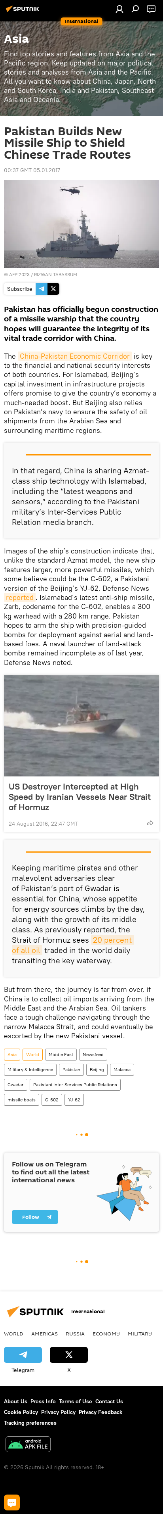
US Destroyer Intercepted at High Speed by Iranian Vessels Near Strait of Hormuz (80, 796)
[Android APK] (28, 1445)
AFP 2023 (19, 274)
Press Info (43, 1401)
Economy (106, 1333)
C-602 (52, 1100)
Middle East (61, 1054)
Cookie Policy (21, 1412)
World (32, 1054)
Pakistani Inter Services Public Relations (75, 1084)
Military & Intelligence (30, 1069)
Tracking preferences (30, 1422)
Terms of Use (75, 1401)
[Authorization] (119, 9)
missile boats (22, 1100)
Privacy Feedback (100, 1412)
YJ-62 (74, 1100)
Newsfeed (93, 1054)
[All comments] (12, 1502)
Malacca (122, 1069)
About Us (15, 1401)
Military (140, 1333)
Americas (44, 1333)
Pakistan (71, 1069)
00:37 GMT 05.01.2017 (32, 170)
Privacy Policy (58, 1412)
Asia (12, 1054)
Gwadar (16, 1084)
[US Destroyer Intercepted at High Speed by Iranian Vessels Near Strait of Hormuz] (81, 725)
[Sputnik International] (24, 11)
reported (20, 597)
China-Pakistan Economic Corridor (75, 356)
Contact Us (109, 1401)
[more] (150, 823)
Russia (75, 1333)
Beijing (97, 1069)
